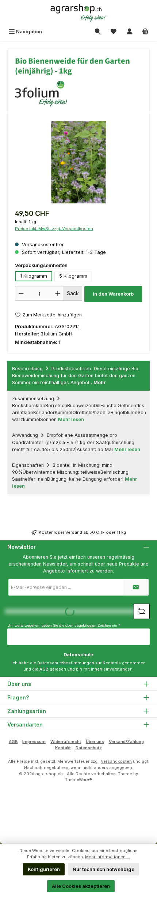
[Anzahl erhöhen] (58, 293)
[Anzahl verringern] (21, 293)
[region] (78, 162)
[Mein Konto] (130, 32)
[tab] (78, 376)
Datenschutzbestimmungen (65, 662)
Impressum (34, 741)
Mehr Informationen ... (107, 856)
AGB (44, 669)
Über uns (95, 741)
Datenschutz (89, 747)
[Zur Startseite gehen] (78, 13)
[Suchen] (98, 32)
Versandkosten (116, 761)
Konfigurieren (44, 869)
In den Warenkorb (113, 294)
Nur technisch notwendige (103, 869)
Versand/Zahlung (126, 741)
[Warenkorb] (145, 32)
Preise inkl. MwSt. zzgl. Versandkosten (54, 228)
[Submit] (136, 587)
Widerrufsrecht (65, 741)
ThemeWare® (78, 779)
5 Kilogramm (73, 276)
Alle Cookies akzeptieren (81, 886)
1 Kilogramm (33, 276)
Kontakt (63, 747)
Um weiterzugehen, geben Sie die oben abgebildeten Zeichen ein (63, 625)
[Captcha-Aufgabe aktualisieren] (142, 611)
